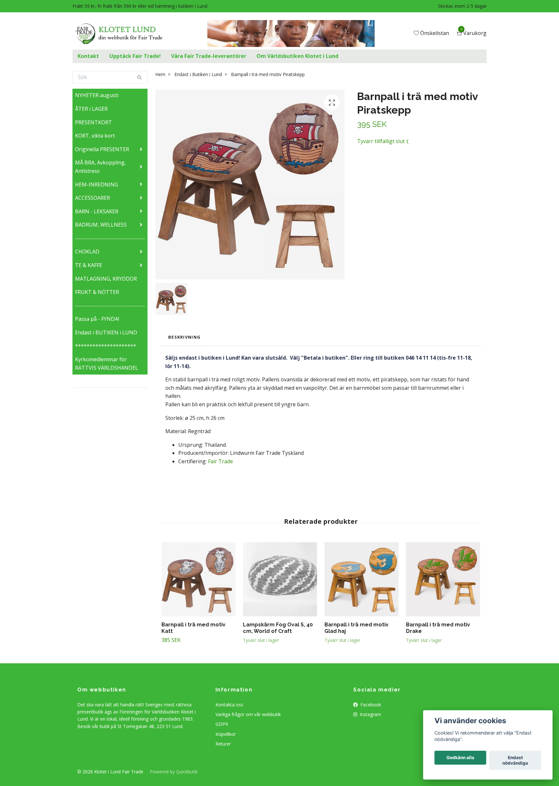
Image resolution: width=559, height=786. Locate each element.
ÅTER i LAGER (91, 108)
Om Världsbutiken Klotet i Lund (297, 56)
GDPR (221, 724)
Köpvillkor (225, 734)
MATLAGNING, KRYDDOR (106, 278)
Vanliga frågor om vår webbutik (248, 714)
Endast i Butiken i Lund (198, 74)
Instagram (369, 714)
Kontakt (88, 56)
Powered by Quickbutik (174, 772)
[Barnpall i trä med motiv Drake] (443, 579)
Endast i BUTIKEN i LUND (106, 332)
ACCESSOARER (92, 197)
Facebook (370, 705)
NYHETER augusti (96, 95)
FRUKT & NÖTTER (97, 292)
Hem (160, 74)
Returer (223, 744)
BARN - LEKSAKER (96, 211)
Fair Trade (220, 461)
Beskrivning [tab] (184, 337)
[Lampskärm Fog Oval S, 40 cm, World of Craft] (280, 579)
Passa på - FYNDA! (97, 318)
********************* (105, 346)
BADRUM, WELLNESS (101, 224)
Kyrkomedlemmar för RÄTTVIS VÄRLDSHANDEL (106, 363)
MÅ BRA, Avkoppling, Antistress (100, 166)
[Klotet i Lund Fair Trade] (124, 34)
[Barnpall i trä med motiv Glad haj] (361, 579)
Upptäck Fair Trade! (135, 56)
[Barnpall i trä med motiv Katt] (198, 579)
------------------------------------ (110, 238)
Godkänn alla (460, 757)
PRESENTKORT (93, 122)
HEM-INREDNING (96, 184)
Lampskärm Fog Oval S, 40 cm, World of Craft (278, 628)
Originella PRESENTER (102, 149)
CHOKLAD (87, 251)
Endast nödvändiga (515, 760)
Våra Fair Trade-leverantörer (208, 56)
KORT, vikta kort (95, 135)
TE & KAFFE (88, 265)
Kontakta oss (229, 705)
